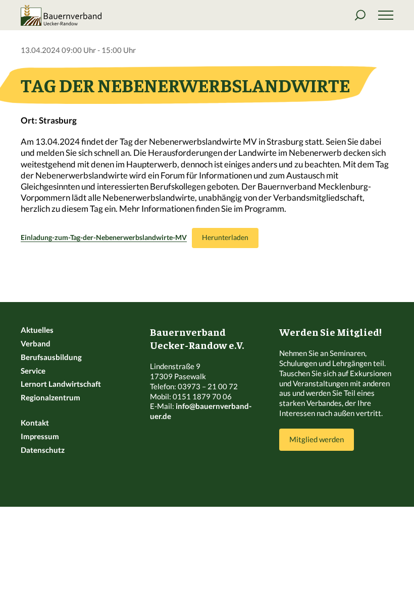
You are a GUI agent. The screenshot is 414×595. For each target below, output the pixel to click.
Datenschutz (43, 449)
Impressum (40, 436)
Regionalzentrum (50, 397)
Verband (35, 343)
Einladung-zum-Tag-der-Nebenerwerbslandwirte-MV (104, 237)
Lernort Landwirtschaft (61, 383)
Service (33, 370)
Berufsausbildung (51, 357)
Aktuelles (37, 329)
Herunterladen (225, 237)
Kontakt (35, 422)
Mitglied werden (316, 439)
